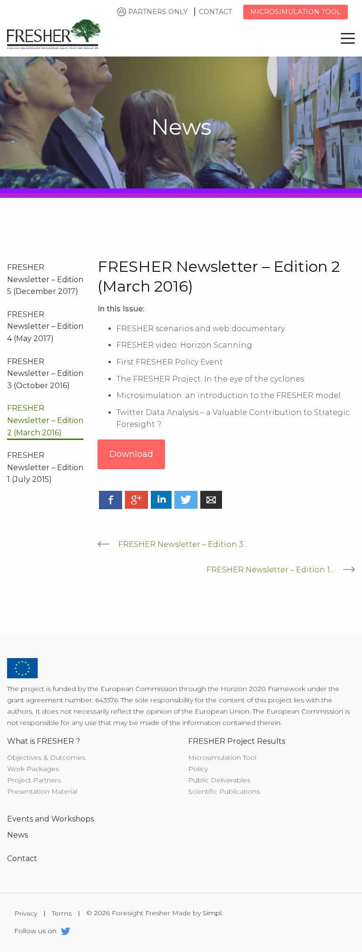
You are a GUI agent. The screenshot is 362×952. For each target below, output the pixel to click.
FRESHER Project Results (236, 741)
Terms (62, 913)
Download (131, 454)
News (17, 834)
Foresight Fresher (54, 36)
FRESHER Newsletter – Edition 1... (270, 569)
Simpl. (213, 913)
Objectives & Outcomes (46, 757)
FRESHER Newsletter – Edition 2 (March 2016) (45, 420)
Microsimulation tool (295, 12)
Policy (198, 769)
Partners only (157, 12)
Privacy (25, 913)
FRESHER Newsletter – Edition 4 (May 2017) (45, 326)
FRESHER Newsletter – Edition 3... (182, 544)
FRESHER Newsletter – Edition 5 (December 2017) (45, 279)
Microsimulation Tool (222, 757)
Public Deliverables (219, 780)
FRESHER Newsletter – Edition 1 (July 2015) (45, 467)
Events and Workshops (50, 818)
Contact (216, 12)
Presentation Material (42, 791)
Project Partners (34, 780)
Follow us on (36, 931)
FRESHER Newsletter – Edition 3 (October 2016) (45, 373)
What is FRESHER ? (43, 741)
